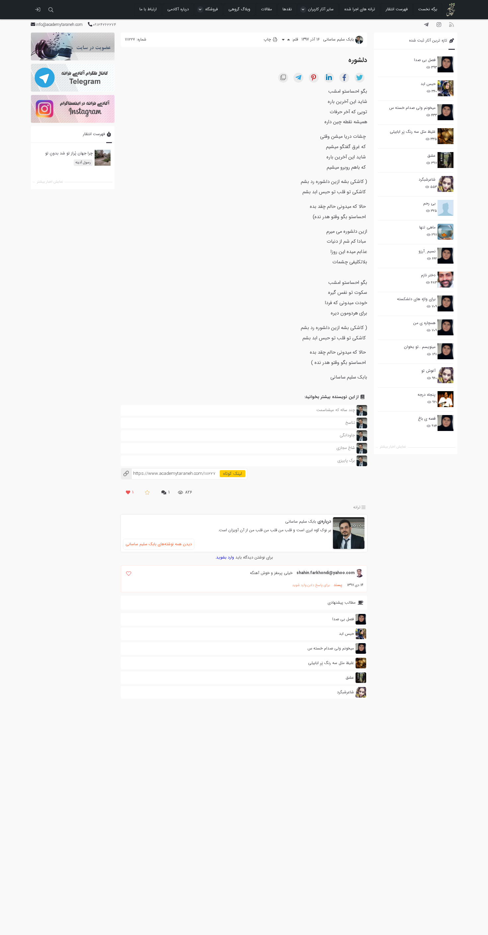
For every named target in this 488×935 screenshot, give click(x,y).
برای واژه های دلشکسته (416, 299)
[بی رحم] (445, 208)
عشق (431, 155)
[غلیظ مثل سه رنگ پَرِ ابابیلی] (445, 136)
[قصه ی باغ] (445, 423)
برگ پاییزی (346, 460)
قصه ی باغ (427, 418)
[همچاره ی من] (445, 327)
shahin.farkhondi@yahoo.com (325, 573)
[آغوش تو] (445, 375)
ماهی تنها (427, 227)
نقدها (287, 9)
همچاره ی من (424, 323)
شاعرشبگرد (427, 179)
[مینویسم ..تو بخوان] (445, 351)
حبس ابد (428, 84)
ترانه (357, 507)
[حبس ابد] (445, 88)
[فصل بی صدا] (445, 64)
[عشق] (445, 160)
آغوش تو (428, 371)
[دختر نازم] (445, 280)
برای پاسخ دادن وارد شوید (311, 585)
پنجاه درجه (427, 394)
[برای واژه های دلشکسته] (445, 303)
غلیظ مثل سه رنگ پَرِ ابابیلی (413, 131)
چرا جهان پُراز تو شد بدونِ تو (68, 153)
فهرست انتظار (397, 9)
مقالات (266, 9)
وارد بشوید (225, 557)
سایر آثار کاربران (321, 9)
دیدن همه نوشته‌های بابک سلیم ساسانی (158, 544)
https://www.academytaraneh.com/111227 (168, 473)
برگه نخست (427, 9)
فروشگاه (211, 9)
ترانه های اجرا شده (359, 9)
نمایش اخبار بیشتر (393, 447)
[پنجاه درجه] (445, 399)
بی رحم (429, 203)
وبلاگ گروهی (239, 9)
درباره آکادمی (178, 9)
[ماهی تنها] (445, 232)
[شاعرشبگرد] (445, 184)
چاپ (268, 39)
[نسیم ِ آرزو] (445, 256)
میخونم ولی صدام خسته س (412, 108)
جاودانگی (347, 435)
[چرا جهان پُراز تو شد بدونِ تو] (102, 158)
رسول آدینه (83, 162)
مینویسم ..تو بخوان (420, 347)
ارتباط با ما (148, 9)
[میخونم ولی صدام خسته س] (445, 112)
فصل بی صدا (425, 60)
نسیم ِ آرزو (427, 251)
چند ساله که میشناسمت (335, 410)
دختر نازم (428, 275)
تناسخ (350, 422)
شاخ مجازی (345, 448)
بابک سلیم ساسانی (300, 521)
